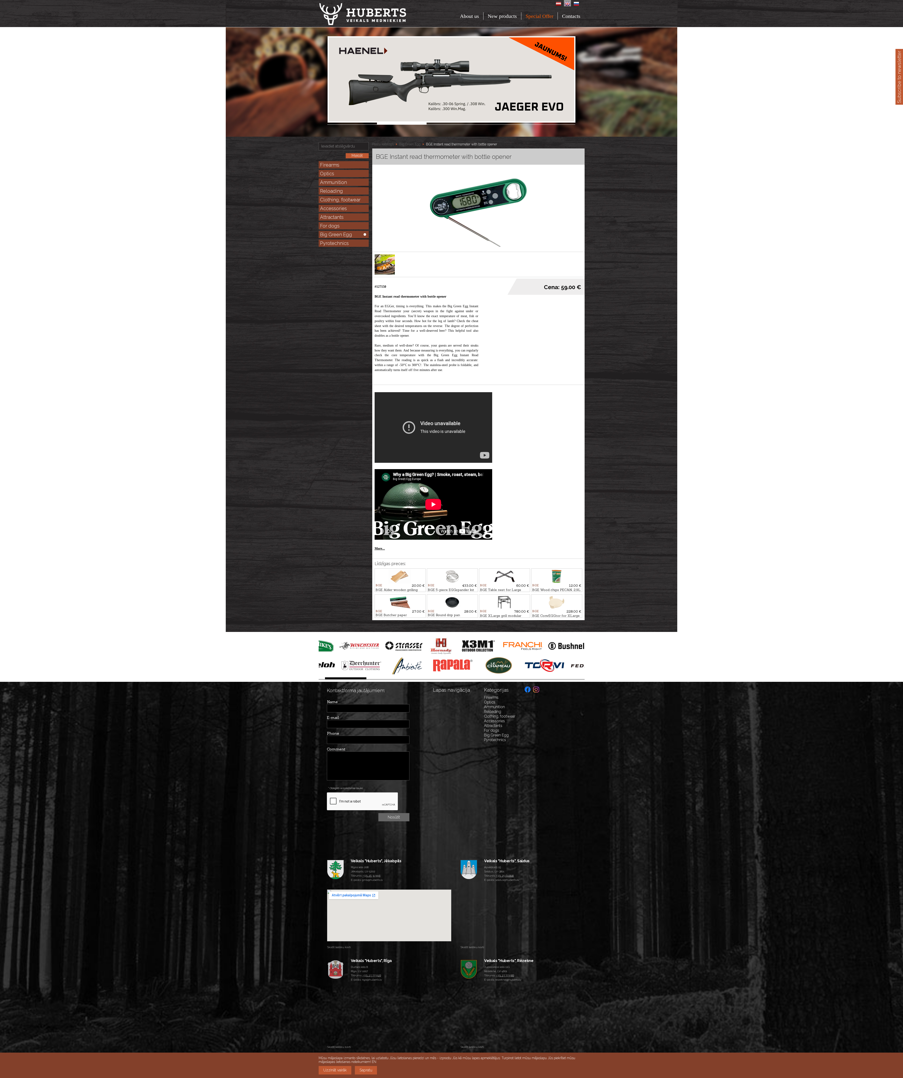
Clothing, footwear (340, 200)
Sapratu (366, 1070)
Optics (327, 173)
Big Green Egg (336, 234)
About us (469, 16)
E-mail (333, 717)
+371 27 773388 (505, 975)
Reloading (331, 191)
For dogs (330, 226)
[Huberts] (375, 14)
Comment (336, 749)
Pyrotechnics (334, 243)
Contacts (571, 16)
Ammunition (333, 182)
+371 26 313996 (371, 875)
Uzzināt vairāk (335, 1070)
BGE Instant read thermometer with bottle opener (461, 144)
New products (502, 16)
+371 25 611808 (505, 875)
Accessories (333, 208)
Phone (333, 733)
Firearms (329, 165)
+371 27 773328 (372, 975)
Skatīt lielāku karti (339, 947)
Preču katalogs (383, 144)
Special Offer (539, 16)
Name (332, 701)
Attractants (332, 217)
